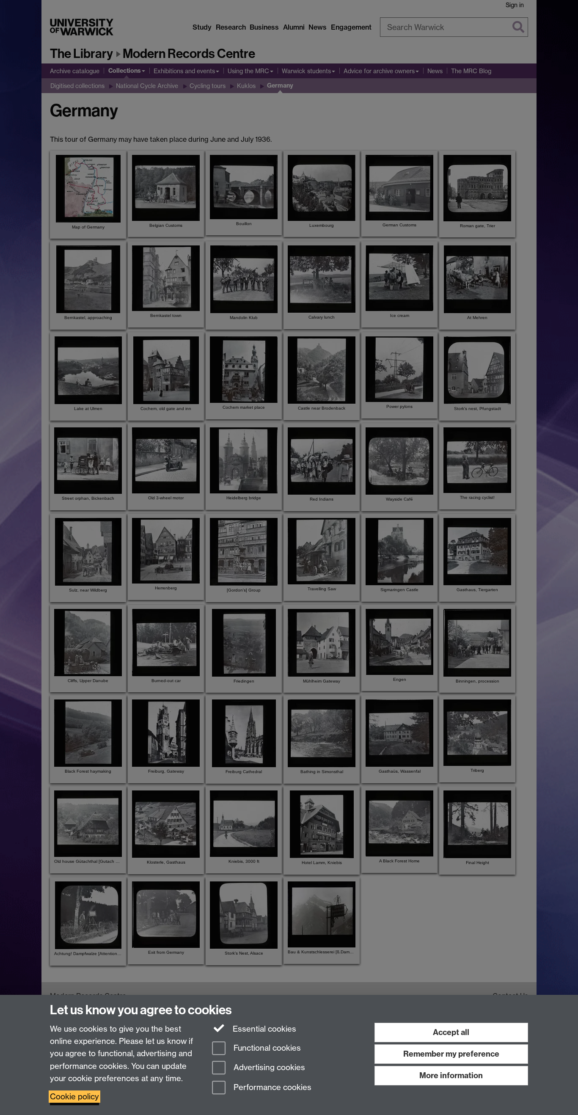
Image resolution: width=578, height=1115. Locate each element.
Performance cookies (271, 1088)
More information (451, 1075)
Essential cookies (263, 1029)
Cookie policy (74, 1096)
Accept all (451, 1032)
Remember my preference (451, 1054)
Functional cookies (266, 1048)
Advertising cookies (268, 1068)
